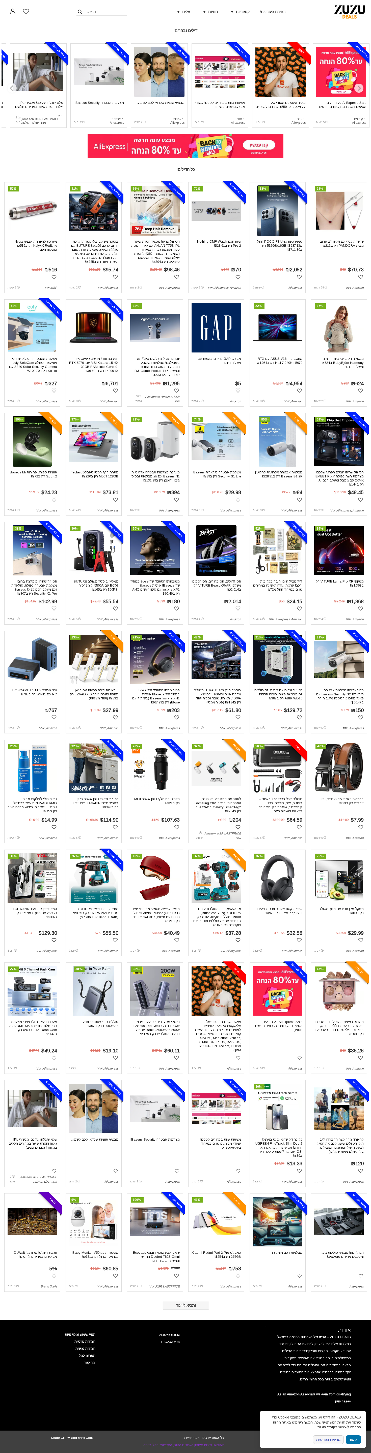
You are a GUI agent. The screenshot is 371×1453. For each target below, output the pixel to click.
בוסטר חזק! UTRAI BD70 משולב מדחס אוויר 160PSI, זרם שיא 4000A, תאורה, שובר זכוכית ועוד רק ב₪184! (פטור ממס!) (217, 696)
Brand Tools (49, 1286)
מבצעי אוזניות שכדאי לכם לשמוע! (160, 103)
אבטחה (116, 118)
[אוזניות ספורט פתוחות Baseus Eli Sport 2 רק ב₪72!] (32, 441)
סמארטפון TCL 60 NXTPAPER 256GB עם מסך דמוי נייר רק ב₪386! (35, 913)
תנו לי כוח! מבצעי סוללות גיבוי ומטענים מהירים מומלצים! (342, 1254)
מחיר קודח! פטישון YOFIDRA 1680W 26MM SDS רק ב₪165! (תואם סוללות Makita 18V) (95, 913)
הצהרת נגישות (85, 1348)
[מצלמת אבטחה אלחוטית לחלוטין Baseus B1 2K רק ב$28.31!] (277, 441)
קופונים (358, 118)
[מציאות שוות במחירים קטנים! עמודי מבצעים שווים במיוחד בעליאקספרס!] (220, 72)
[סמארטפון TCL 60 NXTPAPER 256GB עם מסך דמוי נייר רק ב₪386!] (32, 878)
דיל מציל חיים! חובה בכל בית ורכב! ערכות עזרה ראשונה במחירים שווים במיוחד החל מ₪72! (277, 585)
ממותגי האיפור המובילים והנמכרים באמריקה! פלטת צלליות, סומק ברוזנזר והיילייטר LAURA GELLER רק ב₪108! (339, 1028)
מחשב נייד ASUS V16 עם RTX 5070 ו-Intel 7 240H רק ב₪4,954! (279, 361)
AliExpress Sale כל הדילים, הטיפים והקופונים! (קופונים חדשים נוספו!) (342, 107)
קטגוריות (243, 12)
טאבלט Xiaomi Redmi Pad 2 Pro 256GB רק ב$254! (216, 1254)
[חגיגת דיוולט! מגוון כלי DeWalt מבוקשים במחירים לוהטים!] (32, 1222)
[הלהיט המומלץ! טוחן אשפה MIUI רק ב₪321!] (155, 768)
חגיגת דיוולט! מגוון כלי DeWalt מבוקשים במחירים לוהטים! (35, 1254)
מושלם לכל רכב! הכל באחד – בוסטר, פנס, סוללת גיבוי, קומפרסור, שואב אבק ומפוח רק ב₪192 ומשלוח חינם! (280, 805)
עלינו (186, 12)
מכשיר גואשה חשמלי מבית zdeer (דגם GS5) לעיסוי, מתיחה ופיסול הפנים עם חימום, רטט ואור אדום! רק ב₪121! (156, 915)
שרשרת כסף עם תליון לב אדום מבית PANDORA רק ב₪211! (342, 243)
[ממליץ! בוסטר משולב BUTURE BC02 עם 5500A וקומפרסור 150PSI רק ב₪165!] (94, 550)
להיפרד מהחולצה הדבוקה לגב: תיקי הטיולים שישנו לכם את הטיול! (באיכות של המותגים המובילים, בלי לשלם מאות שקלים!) (340, 1145)
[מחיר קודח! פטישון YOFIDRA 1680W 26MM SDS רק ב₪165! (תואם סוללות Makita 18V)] (94, 878)
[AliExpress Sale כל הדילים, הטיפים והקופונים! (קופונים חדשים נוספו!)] (341, 72)
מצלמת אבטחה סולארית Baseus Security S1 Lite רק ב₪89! (217, 474)
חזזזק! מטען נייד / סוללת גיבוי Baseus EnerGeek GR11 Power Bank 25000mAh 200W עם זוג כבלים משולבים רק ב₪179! (157, 1028)
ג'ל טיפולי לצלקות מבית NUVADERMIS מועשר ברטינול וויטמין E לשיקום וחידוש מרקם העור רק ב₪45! (32, 805)
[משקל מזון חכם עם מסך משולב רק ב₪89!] (339, 878)
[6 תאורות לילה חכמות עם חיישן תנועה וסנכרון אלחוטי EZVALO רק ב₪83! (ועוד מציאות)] (94, 659)
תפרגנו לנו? (87, 1356)
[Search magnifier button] (80, 11)
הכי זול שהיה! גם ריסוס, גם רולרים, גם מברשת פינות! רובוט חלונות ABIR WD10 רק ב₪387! (278, 694)
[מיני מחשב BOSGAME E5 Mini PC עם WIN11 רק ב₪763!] (32, 659)
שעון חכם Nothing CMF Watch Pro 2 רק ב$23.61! (219, 243)
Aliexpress (359, 122)
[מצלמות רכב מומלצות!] (278, 1222)
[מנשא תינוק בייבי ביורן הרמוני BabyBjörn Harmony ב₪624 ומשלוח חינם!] (339, 328)
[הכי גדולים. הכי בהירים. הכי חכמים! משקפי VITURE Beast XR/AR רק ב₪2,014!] (216, 550)
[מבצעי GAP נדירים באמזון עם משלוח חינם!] (216, 328)
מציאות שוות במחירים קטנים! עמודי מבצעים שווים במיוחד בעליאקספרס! (220, 107)
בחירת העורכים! (273, 12)
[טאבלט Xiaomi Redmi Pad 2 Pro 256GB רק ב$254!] (216, 1222)
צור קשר (89, 1363)
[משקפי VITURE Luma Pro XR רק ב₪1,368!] (339, 550)
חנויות (213, 12)
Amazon (28, 119)
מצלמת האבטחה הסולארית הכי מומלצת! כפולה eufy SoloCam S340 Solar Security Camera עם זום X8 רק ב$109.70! (33, 365)
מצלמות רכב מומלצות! (286, 1252)
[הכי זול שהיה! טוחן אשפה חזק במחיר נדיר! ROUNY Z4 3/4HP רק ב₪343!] (94, 768)
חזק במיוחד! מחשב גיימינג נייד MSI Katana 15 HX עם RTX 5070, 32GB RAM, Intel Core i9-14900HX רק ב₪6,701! (93, 365)
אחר (299, 118)
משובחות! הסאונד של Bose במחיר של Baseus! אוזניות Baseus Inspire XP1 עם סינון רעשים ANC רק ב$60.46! (155, 587)
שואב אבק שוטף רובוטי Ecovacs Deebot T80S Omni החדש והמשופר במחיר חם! (156, 1257)
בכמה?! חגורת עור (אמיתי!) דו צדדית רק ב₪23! (343, 801)
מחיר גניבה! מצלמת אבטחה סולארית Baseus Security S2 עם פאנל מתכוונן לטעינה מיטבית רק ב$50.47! (340, 696)
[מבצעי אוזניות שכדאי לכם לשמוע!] (159, 72)
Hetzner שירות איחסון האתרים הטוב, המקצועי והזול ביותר (184, 1445)
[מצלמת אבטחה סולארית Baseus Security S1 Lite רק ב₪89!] (216, 441)
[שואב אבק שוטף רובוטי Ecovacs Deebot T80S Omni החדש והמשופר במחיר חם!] (155, 1222)
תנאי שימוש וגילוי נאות (80, 1334)
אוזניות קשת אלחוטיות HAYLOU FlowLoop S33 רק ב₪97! (279, 911)
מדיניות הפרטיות (328, 1440)
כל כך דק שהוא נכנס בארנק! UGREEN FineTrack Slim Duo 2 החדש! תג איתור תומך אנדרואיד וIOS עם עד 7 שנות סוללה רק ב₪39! (278, 1147)
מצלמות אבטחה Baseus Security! (99, 103)
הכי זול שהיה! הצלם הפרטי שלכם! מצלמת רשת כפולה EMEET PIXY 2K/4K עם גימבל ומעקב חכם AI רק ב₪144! (339, 478)
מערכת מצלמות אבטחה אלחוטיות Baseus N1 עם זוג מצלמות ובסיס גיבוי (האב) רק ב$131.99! (155, 476)
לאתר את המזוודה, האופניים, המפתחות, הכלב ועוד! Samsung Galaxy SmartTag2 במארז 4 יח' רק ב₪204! (218, 805)
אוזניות (177, 118)
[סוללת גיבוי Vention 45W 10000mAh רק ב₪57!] (93, 991)
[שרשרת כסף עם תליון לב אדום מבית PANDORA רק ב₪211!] (339, 210)
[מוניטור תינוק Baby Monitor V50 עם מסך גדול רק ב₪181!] (94, 1222)
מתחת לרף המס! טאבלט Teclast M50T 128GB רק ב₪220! (94, 474)
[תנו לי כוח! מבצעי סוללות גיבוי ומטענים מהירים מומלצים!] (339, 1222)
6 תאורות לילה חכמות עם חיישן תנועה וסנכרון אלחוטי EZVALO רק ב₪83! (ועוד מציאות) (94, 694)
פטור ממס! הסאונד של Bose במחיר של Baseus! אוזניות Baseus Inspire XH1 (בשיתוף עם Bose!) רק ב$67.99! (156, 696)
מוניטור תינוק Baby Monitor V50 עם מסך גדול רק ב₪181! (95, 1254)
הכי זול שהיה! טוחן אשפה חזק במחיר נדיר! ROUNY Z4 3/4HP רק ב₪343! (95, 803)
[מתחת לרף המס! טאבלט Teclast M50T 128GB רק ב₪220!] (94, 441)
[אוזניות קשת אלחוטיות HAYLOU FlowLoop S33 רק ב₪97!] (278, 878)
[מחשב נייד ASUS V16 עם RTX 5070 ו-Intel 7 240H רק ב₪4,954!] (278, 328)
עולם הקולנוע (30, 122)
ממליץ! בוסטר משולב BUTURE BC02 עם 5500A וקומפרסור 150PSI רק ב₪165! (96, 585)
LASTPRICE (50, 119)
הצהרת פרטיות (84, 1341)
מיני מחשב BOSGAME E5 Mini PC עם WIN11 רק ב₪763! (34, 692)
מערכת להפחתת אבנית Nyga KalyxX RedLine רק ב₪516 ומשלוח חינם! (36, 245)
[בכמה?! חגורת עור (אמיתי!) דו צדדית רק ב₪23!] (339, 768)
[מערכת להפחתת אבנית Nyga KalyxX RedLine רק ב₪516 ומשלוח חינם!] (32, 210)
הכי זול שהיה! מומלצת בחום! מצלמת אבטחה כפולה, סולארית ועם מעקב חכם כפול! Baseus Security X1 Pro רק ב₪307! (34, 587)
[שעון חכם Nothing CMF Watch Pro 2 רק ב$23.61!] (216, 210)
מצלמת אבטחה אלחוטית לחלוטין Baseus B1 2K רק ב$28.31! (278, 474)
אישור (353, 1440)
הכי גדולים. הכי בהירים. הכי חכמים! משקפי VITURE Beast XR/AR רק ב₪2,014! (216, 585)
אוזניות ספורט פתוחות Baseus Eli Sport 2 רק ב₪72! (33, 474)
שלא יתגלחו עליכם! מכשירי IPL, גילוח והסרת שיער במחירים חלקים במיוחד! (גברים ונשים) (39, 107)
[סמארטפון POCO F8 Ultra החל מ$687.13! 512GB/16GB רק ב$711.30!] (277, 210)
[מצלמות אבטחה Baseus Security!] (99, 72)
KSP (38, 119)
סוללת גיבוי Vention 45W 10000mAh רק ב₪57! (100, 1024)
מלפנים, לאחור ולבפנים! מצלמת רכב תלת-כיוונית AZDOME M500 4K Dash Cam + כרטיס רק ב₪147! (33, 1028)
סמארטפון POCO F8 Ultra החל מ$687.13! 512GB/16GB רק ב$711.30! (279, 245)
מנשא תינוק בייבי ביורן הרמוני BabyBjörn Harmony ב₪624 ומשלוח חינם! (343, 363)
